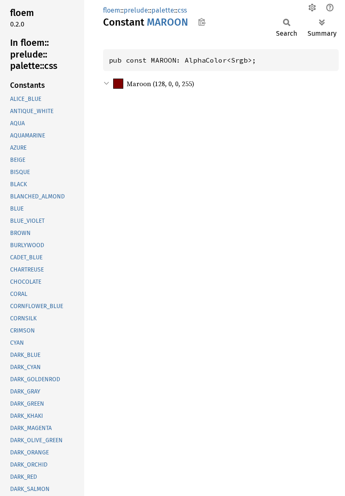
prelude (136, 10)
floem (111, 10)
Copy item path (202, 22)
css (182, 10)
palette (162, 10)
